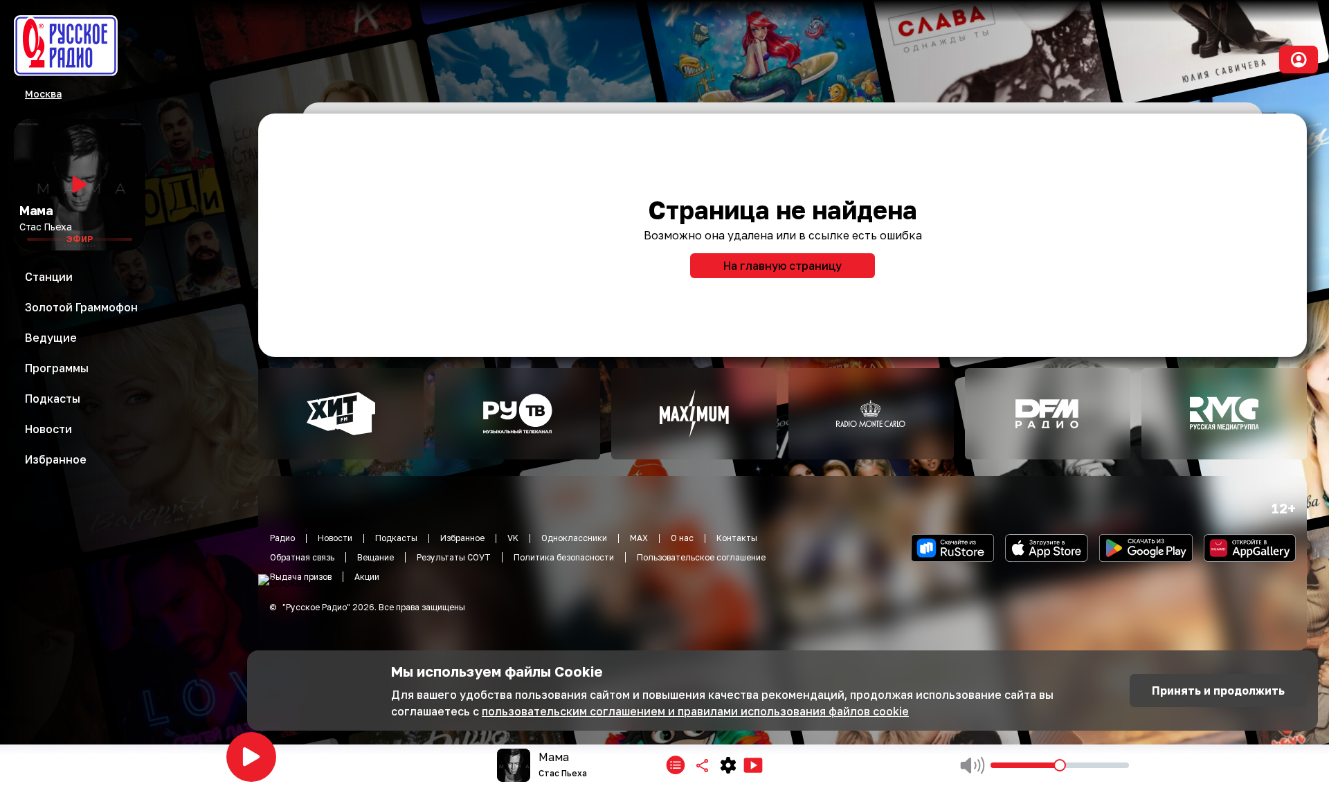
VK (512, 538)
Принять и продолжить (1218, 690)
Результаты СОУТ (454, 557)
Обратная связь (302, 557)
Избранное (462, 538)
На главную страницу (782, 266)
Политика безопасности (564, 557)
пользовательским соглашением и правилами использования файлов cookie (695, 711)
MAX (639, 538)
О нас (682, 538)
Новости (335, 538)
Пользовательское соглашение (701, 557)
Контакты (736, 538)
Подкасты (396, 538)
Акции (366, 577)
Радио (282, 538)
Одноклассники (574, 538)
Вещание (375, 557)
